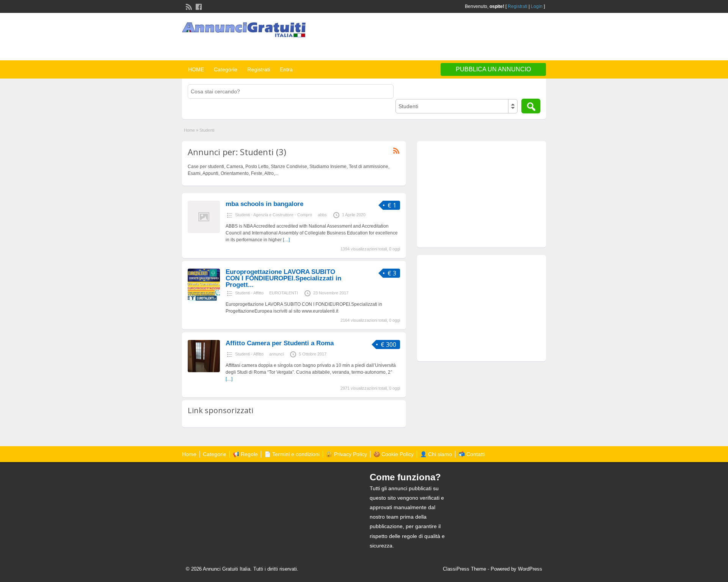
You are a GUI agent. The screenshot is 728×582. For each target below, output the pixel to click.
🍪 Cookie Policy (393, 454)
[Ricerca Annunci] (530, 106)
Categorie (225, 69)
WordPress (530, 569)
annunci (276, 354)
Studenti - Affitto (249, 293)
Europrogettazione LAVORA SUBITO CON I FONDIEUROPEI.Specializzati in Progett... (283, 278)
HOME (196, 69)
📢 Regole (245, 454)
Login (537, 6)
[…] (286, 239)
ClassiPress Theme (464, 569)
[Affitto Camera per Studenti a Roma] (204, 370)
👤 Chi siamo (436, 454)
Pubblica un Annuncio (493, 69)
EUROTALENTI (283, 293)
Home (189, 130)
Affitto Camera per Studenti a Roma (280, 343)
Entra (286, 69)
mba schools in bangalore (264, 204)
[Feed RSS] (188, 6)
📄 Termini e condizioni (292, 454)
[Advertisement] (457, 37)
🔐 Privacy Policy (346, 454)
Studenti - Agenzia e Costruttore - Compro (273, 214)
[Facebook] (198, 6)
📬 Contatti (471, 454)
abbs (322, 214)
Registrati (517, 6)
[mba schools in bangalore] (204, 231)
